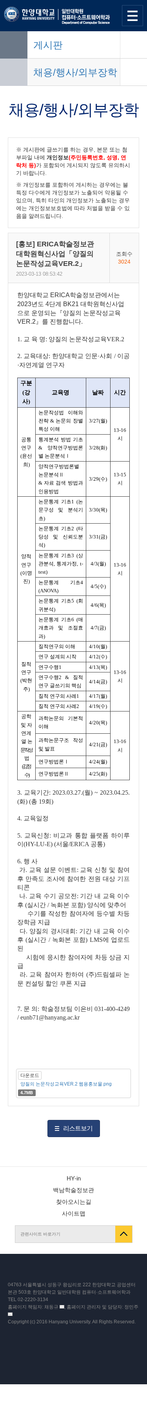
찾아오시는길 (73, 1201)
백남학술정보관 (73, 1190)
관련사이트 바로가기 (40, 1234)
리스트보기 (78, 1128)
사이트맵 (73, 1213)
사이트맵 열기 (132, 15)
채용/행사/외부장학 (75, 72)
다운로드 (29, 1075)
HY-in (74, 1178)
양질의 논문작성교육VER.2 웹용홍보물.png (66, 1084)
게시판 (48, 44)
